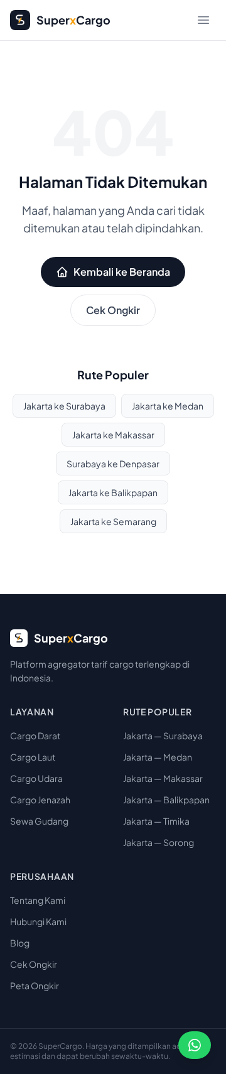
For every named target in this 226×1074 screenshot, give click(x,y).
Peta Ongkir (34, 985)
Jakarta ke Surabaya (64, 405)
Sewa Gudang (39, 821)
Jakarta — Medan (157, 756)
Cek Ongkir (113, 310)
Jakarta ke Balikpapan (113, 492)
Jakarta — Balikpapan (166, 799)
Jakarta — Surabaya (163, 735)
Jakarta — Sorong (158, 842)
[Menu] (203, 20)
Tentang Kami (37, 900)
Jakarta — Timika (156, 821)
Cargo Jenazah (40, 799)
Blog (20, 942)
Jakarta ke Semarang (113, 521)
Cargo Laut (32, 756)
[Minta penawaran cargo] (194, 1045)
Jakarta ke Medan (167, 405)
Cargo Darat (35, 735)
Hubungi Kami (38, 921)
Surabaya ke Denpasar (113, 463)
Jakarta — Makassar (163, 778)
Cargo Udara (36, 778)
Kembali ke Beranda (121, 271)
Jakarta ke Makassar (113, 434)
